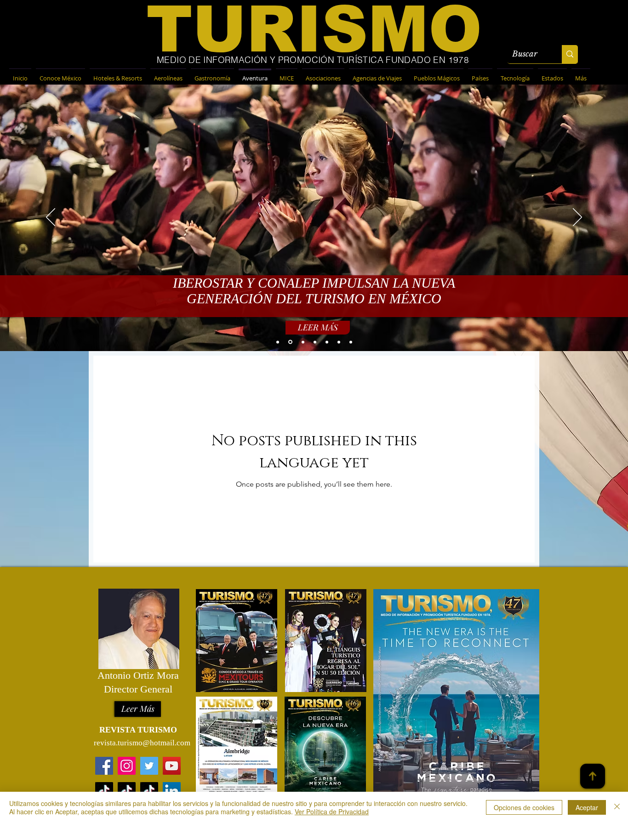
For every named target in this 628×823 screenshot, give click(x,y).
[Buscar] (570, 54)
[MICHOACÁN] (315, 342)
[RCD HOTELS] (338, 342)
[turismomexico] (149, 791)
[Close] (616, 807)
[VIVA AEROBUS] (277, 342)
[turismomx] (127, 791)
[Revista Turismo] (172, 766)
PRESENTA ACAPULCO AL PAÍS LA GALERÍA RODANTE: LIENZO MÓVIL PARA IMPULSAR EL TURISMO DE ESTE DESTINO (314, 293)
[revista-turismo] (172, 791)
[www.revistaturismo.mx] (104, 766)
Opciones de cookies (524, 807)
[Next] (577, 217)
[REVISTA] (302, 342)
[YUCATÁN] (326, 342)
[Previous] (50, 217)
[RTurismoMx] (149, 766)
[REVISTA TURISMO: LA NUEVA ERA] (289, 342)
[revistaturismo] (104, 791)
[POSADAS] (350, 342)
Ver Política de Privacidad (332, 811)
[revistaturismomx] (127, 766)
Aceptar (587, 807)
